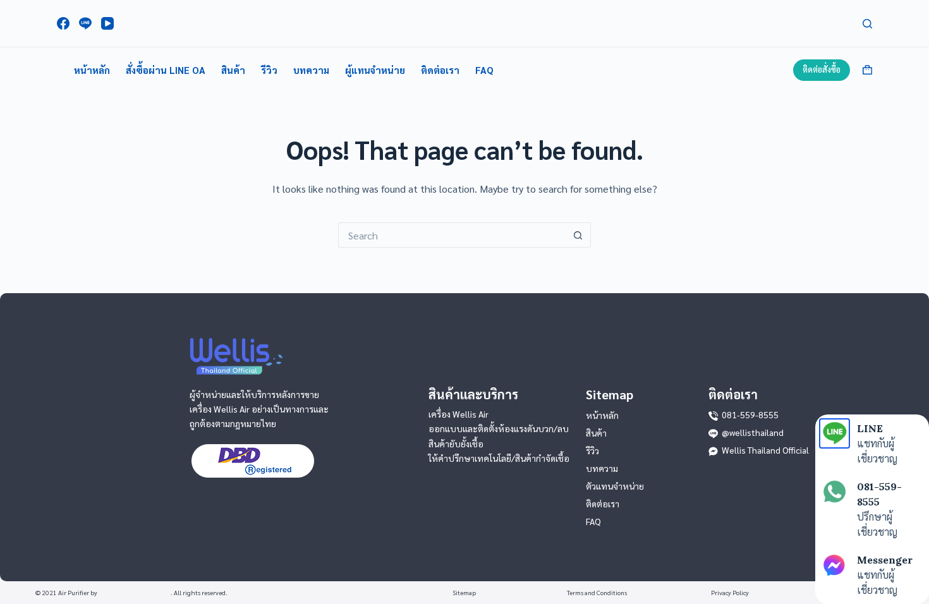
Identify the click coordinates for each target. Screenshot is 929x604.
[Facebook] (63, 23)
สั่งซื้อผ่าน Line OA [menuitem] (165, 70)
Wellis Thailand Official (765, 450)
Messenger (885, 559)
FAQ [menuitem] (484, 70)
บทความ (602, 468)
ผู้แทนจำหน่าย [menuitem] (375, 70)
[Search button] (578, 235)
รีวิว (592, 450)
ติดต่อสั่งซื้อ (822, 69)
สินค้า (596, 432)
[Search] (867, 23)
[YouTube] (107, 23)
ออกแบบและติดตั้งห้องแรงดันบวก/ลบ (498, 428)
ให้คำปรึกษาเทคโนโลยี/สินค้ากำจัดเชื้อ (498, 458)
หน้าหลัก (602, 415)
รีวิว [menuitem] (269, 70)
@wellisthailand (753, 432)
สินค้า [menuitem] (233, 70)
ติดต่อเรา (602, 503)
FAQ (593, 521)
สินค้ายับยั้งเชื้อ (455, 443)
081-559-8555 (750, 414)
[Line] (85, 23)
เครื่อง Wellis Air (458, 414)
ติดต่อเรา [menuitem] (440, 70)
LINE (870, 428)
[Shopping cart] (867, 70)
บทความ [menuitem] (311, 70)
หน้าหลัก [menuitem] (92, 70)
